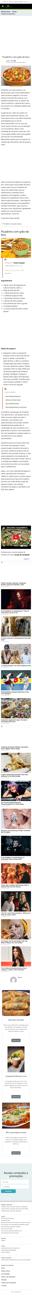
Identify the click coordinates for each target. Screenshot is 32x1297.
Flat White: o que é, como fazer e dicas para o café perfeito (14, 1206)
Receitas (4, 1280)
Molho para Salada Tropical (13, 400)
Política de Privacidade (8, 1283)
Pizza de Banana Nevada (12, 403)
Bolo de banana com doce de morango (10, 1232)
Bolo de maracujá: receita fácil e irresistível (10, 1226)
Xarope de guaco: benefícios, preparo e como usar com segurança (16, 1259)
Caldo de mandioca (5, 1252)
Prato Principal (19, 263)
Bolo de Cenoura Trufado (7, 1228)
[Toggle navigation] (2, 6)
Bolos (5, 2)
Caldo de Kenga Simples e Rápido (8, 1250)
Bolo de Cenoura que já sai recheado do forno (11, 1230)
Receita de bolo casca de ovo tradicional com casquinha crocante (15, 1222)
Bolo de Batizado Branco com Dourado (16, 407)
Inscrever (8, 1191)
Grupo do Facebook (22, 555)
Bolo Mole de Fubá (5, 1220)
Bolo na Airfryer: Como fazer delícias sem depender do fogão (15, 1224)
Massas (28, 2)
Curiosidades (5, 1274)
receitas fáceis (18, 1291)
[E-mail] (15, 61)
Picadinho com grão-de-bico (13, 224)
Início (3, 1268)
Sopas (10, 2)
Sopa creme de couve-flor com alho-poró (10, 1248)
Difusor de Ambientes (8, 1277)
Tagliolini (3, 1240)
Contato (3, 1286)
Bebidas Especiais (19, 2)
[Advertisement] (16, 35)
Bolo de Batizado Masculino (13, 396)
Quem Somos (5, 1271)
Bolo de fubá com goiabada (7, 1218)
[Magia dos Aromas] (8, 6)
